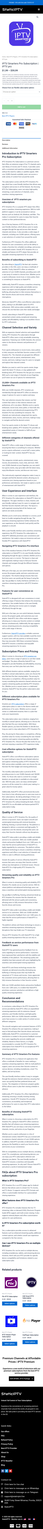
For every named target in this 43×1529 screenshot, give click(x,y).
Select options (10, 1303)
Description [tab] (6, 140)
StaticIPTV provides (18, 633)
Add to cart (21, 107)
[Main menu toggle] (39, 9)
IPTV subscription (18, 704)
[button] (37, 17)
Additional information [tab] (10, 148)
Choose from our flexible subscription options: (18, 88)
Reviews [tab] (5, 144)
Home (4, 57)
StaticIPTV (18, 264)
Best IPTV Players (12, 57)
